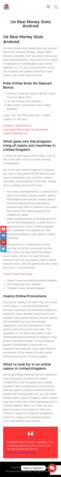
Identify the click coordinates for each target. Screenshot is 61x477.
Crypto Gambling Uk (15, 133)
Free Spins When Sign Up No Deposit (25, 129)
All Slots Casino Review (17, 125)
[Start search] (56, 7)
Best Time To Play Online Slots (22, 452)
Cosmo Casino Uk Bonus (17, 274)
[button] (52, 467)
